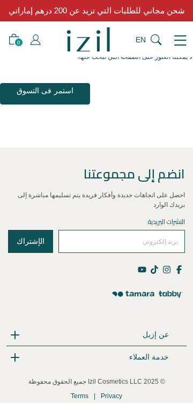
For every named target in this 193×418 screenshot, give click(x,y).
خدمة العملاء (149, 357)
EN (141, 39)
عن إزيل (156, 334)
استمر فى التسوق (45, 90)
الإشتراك (30, 241)
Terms (79, 396)
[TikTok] (154, 268)
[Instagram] (166, 268)
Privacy (111, 396)
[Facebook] (179, 268)
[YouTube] (143, 268)
